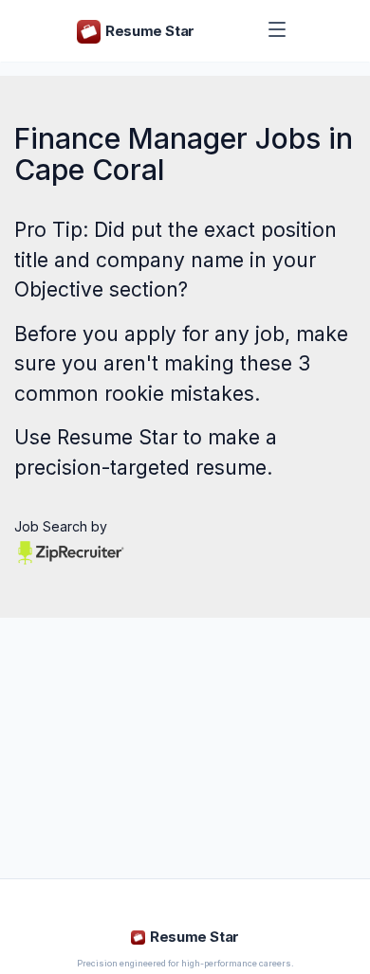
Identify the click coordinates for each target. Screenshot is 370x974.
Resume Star (117, 437)
